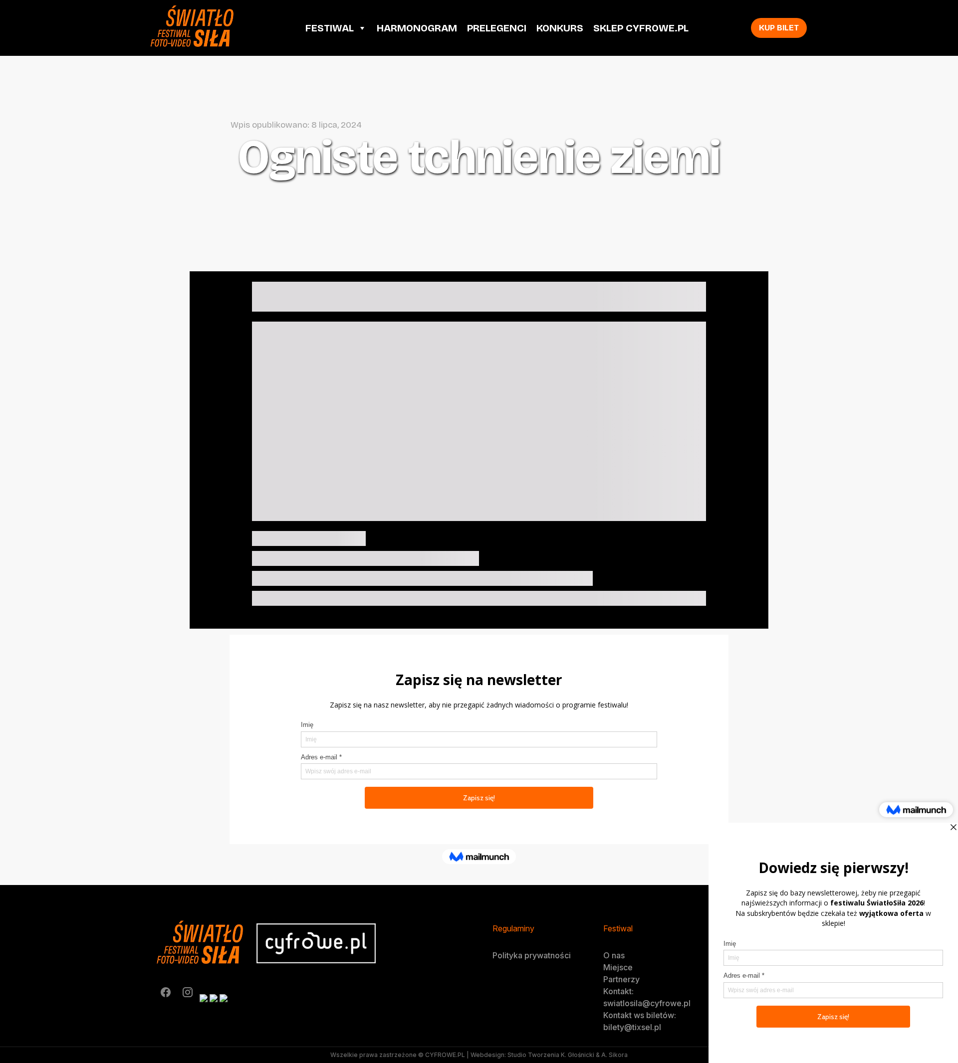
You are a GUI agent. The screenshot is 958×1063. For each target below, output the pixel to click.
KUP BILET (779, 27)
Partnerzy (621, 979)
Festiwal (329, 28)
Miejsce (618, 967)
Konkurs (559, 28)
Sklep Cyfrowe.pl (641, 28)
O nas (614, 955)
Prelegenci (496, 28)
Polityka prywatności (531, 955)
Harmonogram (417, 28)
